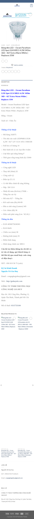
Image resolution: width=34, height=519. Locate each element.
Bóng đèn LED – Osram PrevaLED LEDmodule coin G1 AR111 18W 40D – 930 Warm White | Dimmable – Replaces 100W (25, 453)
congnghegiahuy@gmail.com (14, 478)
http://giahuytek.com (14, 281)
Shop (8, 45)
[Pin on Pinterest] (15, 71)
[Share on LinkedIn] (18, 71)
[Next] (33, 388)
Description (5, 82)
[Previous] (1, 388)
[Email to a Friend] (12, 71)
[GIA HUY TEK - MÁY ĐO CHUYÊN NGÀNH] (17, 6)
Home (3, 45)
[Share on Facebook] (6, 71)
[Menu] (2, 5)
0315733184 (16, 305)
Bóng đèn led (15, 45)
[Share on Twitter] (9, 71)
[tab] (17, 82)
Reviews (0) (4, 85)
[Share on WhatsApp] (2, 71)
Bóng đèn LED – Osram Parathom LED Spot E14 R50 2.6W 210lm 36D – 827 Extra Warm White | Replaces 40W (8, 453)
